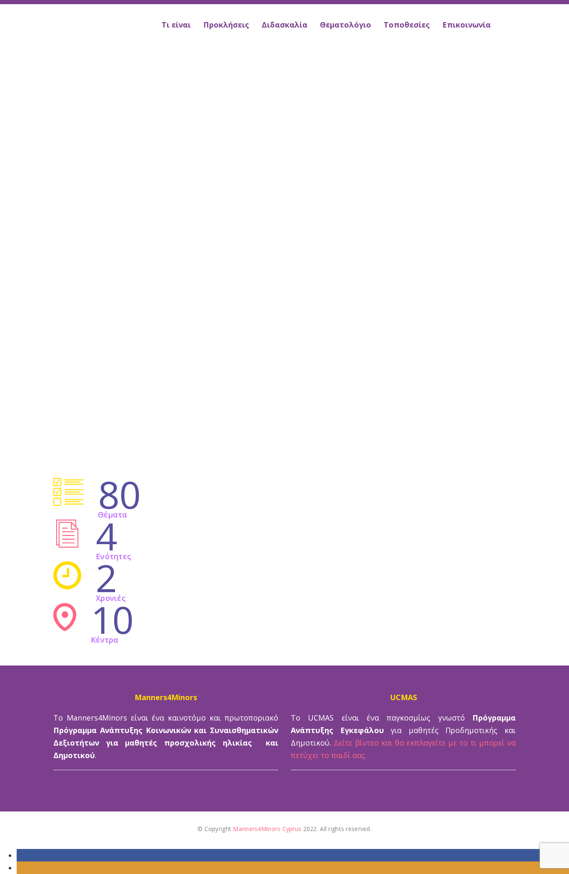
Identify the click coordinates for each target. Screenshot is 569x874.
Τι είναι (176, 25)
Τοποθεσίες (407, 25)
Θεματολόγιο (345, 25)
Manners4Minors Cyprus (267, 829)
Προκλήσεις (226, 25)
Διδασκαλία (284, 25)
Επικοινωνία (466, 25)
